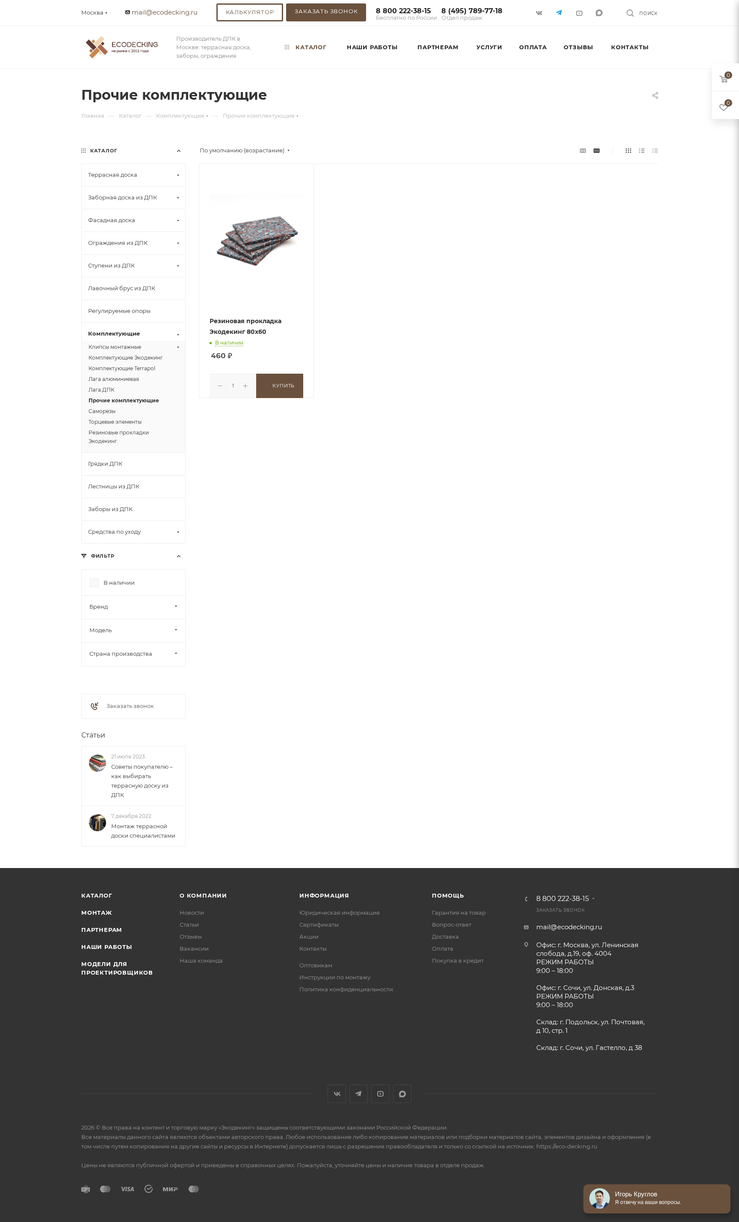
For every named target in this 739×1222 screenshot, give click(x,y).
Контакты (313, 948)
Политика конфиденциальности (346, 989)
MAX (600, 12)
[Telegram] (560, 12)
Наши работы (106, 946)
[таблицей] (655, 150)
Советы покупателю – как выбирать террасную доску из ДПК (142, 780)
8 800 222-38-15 (406, 14)
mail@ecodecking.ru (165, 12)
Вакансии (194, 948)
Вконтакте (337, 1094)
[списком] (641, 150)
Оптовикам (315, 965)
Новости (192, 912)
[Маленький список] (583, 150)
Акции (309, 936)
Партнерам (101, 929)
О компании (203, 895)
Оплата (442, 948)
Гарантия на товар (459, 912)
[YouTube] (580, 12)
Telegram (358, 1094)
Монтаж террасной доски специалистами (143, 831)
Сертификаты (319, 924)
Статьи (93, 735)
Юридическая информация (339, 912)
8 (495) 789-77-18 (472, 14)
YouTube (380, 1094)
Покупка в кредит (458, 960)
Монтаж (96, 912)
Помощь (448, 895)
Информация (324, 895)
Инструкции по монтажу (334, 977)
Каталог (96, 895)
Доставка (445, 936)
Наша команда (201, 960)
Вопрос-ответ (451, 924)
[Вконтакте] (540, 12)
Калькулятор (250, 12)
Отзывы (191, 936)
